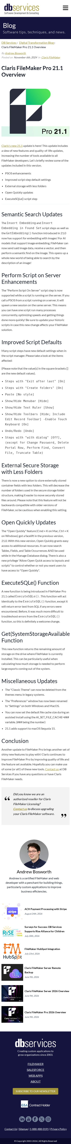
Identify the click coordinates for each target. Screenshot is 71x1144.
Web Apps (36, 1075)
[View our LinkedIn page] (22, 1119)
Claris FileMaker (50, 57)
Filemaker (36, 1064)
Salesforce (35, 1069)
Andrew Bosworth (15, 53)
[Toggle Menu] (65, 8)
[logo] (21, 9)
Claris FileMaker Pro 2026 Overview (45, 1012)
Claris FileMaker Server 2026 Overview (47, 991)
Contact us (52, 769)
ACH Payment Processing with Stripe (46, 909)
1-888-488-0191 (39, 1129)
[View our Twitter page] (42, 1119)
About (36, 1081)
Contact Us (11, 1129)
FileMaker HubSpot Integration (42, 948)
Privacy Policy (58, 1129)
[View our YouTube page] (28, 1119)
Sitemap (23, 1129)
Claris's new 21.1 (12, 145)
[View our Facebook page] (35, 1119)
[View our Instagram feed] (48, 1119)
